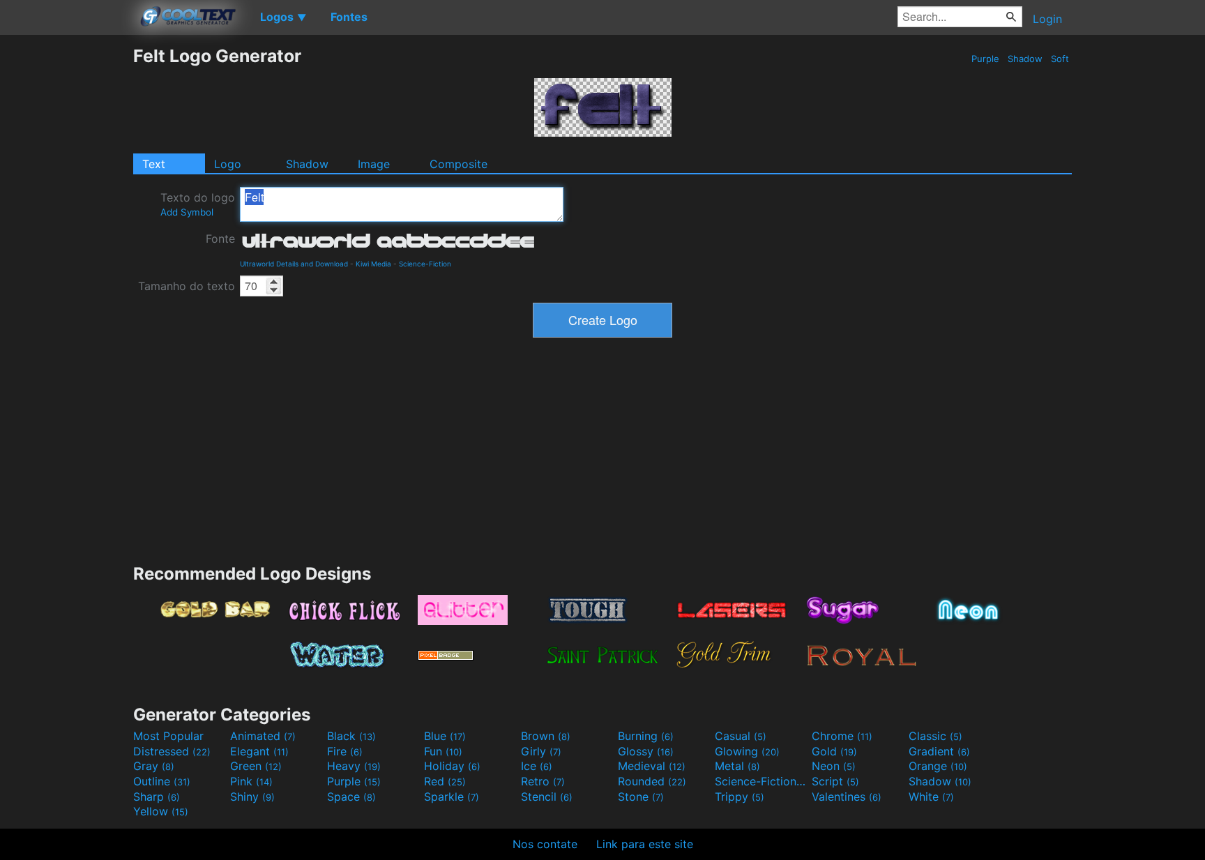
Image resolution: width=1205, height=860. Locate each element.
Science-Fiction (425, 263)
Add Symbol (186, 212)
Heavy (354, 766)
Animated (263, 736)
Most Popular (168, 736)
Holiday (452, 766)
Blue (445, 736)
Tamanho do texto (186, 286)
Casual (740, 736)
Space (351, 797)
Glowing (747, 751)
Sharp (156, 797)
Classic (935, 736)
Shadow (1025, 58)
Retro (543, 781)
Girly (541, 751)
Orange (938, 766)
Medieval (651, 766)
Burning (646, 736)
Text (153, 164)
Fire (345, 751)
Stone (641, 797)
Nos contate (545, 844)
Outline (161, 781)
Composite (458, 164)
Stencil (547, 797)
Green (256, 766)
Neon (834, 766)
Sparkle (451, 797)
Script (835, 781)
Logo (227, 164)
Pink (251, 781)
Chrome (842, 736)
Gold (834, 751)
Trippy (739, 797)
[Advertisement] (66, 254)
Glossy (646, 751)
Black (351, 736)
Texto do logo (197, 204)
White (931, 797)
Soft (1060, 58)
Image (374, 164)
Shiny (252, 797)
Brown (545, 736)
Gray (153, 766)
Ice (536, 766)
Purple (985, 58)
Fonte (220, 239)
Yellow (160, 811)
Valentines (846, 797)
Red (445, 781)
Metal (737, 766)
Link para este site (644, 844)
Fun (443, 751)
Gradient (939, 751)
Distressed (172, 751)
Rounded (652, 781)
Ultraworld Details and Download (294, 263)
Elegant (259, 751)
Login (1047, 19)
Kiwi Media (373, 263)
